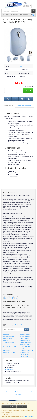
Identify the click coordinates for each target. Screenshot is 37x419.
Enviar (26, 329)
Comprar (27, 90)
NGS (20, 66)
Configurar (5, 406)
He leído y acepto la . (16, 325)
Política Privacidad (8, 336)
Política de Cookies (28, 416)
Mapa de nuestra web (9, 346)
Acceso (15, 14)
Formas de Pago (24, 338)
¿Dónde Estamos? (8, 342)
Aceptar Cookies (22, 406)
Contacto (25, 14)
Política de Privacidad (22, 320)
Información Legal (25, 334)
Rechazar (12, 406)
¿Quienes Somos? (25, 340)
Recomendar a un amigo (24, 105)
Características (8, 105)
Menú (6, 14)
